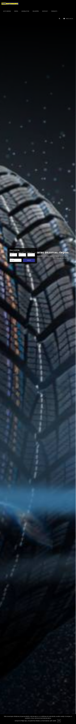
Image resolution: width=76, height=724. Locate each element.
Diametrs (29, 252)
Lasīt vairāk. (53, 720)
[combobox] (13, 254)
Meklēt (29, 260)
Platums (12, 252)
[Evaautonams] (10, 3)
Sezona (11, 258)
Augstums (21, 252)
